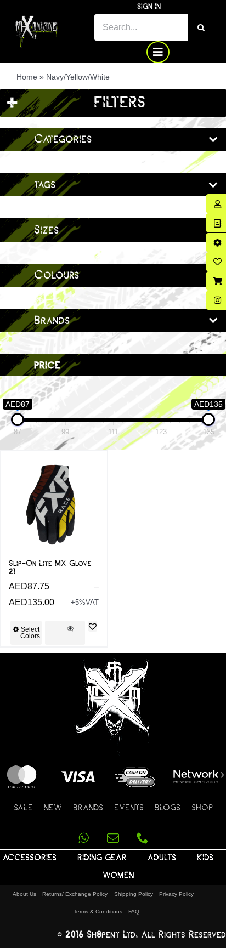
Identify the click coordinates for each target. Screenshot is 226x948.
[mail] (113, 837)
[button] (93, 626)
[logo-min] (36, 19)
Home (26, 76)
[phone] (143, 837)
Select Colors (30, 633)
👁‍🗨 (70, 629)
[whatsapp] (83, 837)
